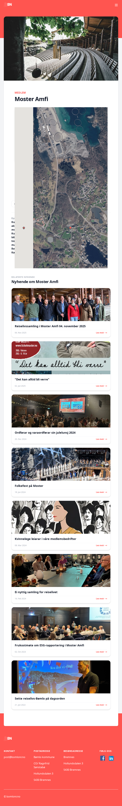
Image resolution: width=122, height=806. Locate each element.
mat (14, 245)
